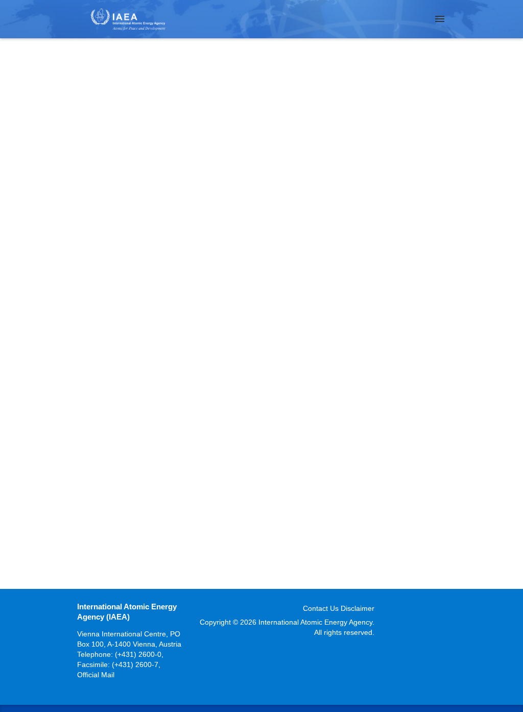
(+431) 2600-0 (138, 654)
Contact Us (321, 608)
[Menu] (439, 19)
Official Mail (95, 675)
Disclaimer (357, 608)
